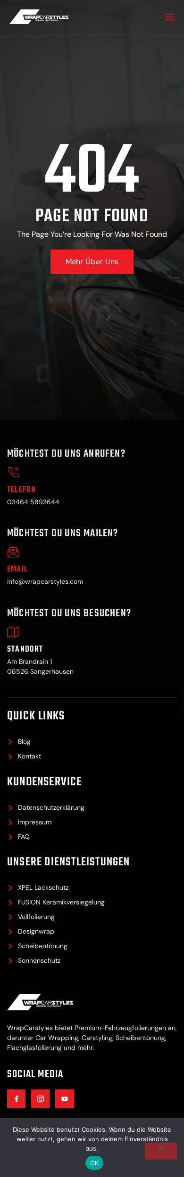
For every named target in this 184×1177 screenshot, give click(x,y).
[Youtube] (64, 1098)
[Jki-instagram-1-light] (40, 1098)
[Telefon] (13, 472)
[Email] (13, 552)
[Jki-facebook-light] (16, 1098)
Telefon (21, 490)
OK (94, 1163)
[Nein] (161, 1151)
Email (17, 569)
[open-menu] (169, 18)
